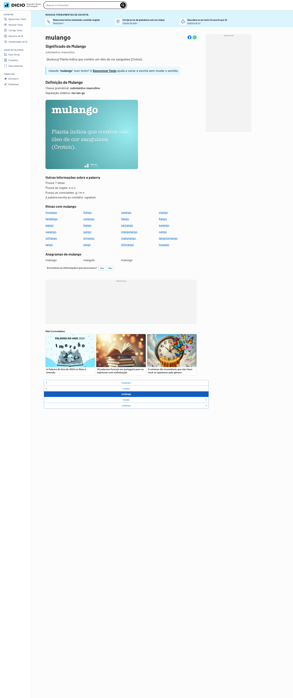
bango (87, 225)
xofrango (51, 238)
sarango (164, 225)
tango (49, 245)
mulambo (126, 383)
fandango (51, 219)
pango (49, 225)
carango (126, 212)
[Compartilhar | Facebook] (190, 37)
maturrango (128, 238)
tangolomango (168, 238)
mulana (126, 388)
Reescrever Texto (104, 71)
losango (164, 245)
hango (125, 219)
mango (163, 212)
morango (51, 212)
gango (87, 232)
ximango (88, 238)
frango (87, 212)
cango (163, 232)
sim (102, 268)
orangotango (129, 232)
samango (127, 225)
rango (87, 245)
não (110, 268)
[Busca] (123, 5)
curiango (88, 219)
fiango (163, 219)
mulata (126, 400)
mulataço (126, 405)
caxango (50, 232)
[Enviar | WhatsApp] (195, 37)
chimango (127, 245)
